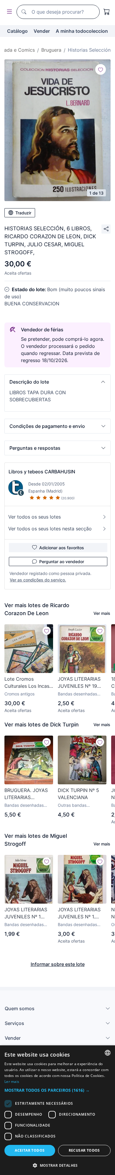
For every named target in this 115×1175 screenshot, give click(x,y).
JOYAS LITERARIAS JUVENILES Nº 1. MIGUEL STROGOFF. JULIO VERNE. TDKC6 (80, 913)
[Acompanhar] (100, 69)
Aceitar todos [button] (30, 1150)
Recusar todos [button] (84, 1150)
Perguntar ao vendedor (61, 561)
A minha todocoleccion (82, 31)
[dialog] (57, 1110)
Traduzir (23, 212)
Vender (42, 31)
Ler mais (11, 1081)
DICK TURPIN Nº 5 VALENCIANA (78, 793)
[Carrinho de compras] (106, 12)
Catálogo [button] (17, 31)
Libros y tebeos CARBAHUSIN (42, 472)
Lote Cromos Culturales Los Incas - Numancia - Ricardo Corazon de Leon (28, 683)
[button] (57, 381)
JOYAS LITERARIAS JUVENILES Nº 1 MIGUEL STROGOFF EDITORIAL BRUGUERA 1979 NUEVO (26, 913)
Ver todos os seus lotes (34, 517)
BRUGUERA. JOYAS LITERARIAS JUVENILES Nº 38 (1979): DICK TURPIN (27, 794)
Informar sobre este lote (58, 964)
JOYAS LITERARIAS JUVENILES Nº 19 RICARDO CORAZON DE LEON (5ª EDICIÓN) (80, 683)
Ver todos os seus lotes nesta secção (50, 529)
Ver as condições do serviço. (38, 579)
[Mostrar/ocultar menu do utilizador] (8, 12)
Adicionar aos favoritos (61, 547)
